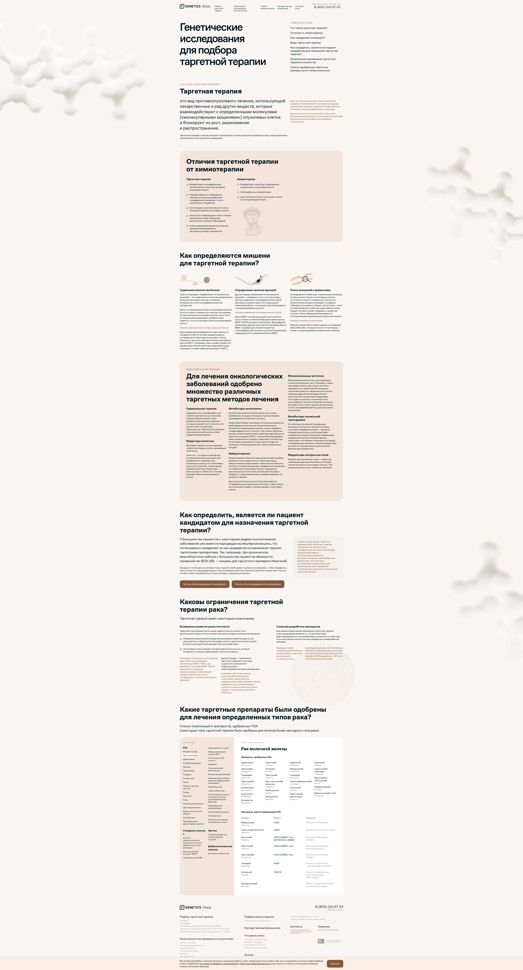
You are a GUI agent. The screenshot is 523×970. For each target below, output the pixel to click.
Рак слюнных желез (187, 956)
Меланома (184, 954)
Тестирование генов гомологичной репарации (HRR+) (200, 926)
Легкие (186, 792)
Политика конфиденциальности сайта (304, 917)
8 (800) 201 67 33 (327, 7)
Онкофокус (184, 921)
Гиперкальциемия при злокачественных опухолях (217, 837)
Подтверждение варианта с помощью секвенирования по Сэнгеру (205, 931)
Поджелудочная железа (193, 803)
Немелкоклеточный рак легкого (191, 945)
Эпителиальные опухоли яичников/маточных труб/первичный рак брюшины (218, 798)
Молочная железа (190, 755)
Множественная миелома (219, 774)
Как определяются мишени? (307, 38)
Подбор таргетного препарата (255, 948)
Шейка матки (189, 759)
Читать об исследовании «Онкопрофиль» (258, 584)
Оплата (248, 955)
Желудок (187, 767)
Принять (335, 963)
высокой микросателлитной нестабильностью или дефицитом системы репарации (192, 843)
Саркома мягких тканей (218, 748)
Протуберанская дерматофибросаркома (193, 822)
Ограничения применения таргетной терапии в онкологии (312, 60)
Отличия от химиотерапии (306, 33)
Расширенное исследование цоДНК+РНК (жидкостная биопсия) (204, 929)
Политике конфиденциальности (256, 963)
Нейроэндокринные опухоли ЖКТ (216, 753)
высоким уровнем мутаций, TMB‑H (191, 852)
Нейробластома (215, 787)
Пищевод (187, 774)
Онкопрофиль (185, 923)
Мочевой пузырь (190, 751)
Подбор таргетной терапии (218, 8)
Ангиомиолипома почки (218, 853)
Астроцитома (189, 817)
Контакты (333, 4)
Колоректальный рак (192, 763)
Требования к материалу (253, 942)
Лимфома (212, 764)
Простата (187, 796)
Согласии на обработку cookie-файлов (219, 963)
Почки (185, 782)
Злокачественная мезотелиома (215, 769)
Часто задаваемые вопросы (254, 945)
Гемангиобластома (216, 790)
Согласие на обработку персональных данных (307, 919)
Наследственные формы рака (285, 7)
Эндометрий (188, 770)
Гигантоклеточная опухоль (216, 759)
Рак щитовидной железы (189, 951)
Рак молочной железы (188, 943)
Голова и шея (188, 778)
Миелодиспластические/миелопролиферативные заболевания (219, 780)
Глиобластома (214, 816)
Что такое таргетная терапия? (308, 28)
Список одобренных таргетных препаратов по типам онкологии (310, 69)
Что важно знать (299, 7)
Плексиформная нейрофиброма (215, 806)
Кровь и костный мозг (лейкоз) (192, 812)
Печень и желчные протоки (191, 787)
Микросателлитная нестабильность (257, 921)
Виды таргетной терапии (305, 42)
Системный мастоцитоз (218, 812)
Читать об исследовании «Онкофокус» (204, 584)
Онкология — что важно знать (255, 939)
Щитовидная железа (192, 807)
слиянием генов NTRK (192, 858)
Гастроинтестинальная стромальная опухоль (218, 820)
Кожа (185, 800)
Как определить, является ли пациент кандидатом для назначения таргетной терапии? (314, 51)
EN (339, 4)
